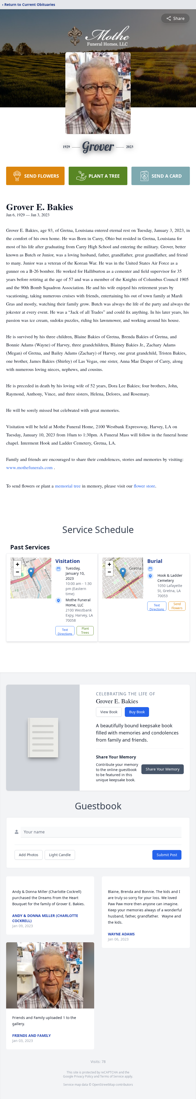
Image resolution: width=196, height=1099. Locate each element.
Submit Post (167, 854)
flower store (144, 486)
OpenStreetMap (103, 1084)
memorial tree (68, 486)
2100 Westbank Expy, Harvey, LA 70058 (79, 615)
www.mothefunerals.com (30, 467)
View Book (108, 711)
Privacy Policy (83, 1076)
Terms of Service (112, 1076)
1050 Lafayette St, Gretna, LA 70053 (169, 590)
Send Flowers (177, 606)
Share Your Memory (162, 769)
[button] (31, 573)
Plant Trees (85, 630)
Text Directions (65, 631)
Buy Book (137, 711)
